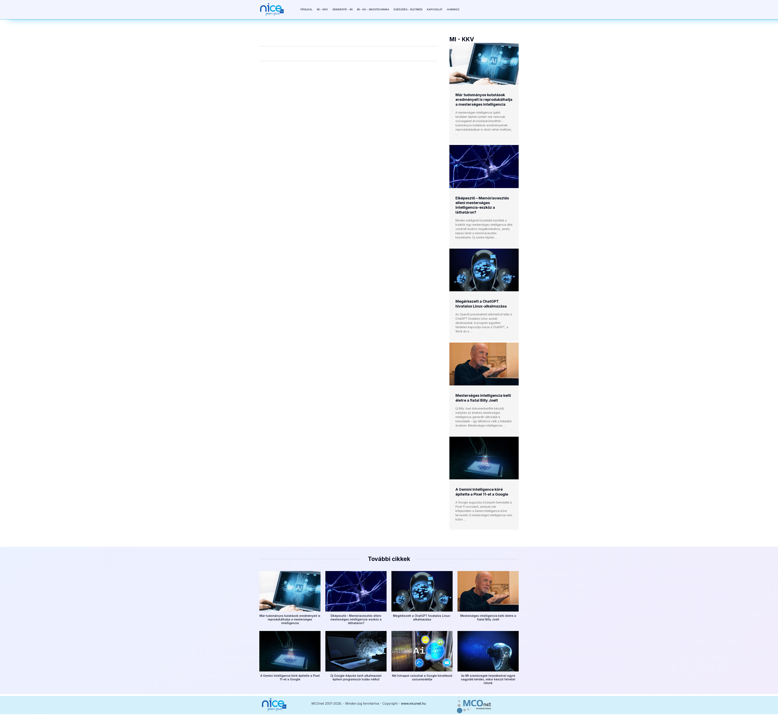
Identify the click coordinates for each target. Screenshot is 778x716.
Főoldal (306, 9)
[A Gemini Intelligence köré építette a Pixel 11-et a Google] (484, 458)
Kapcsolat (434, 9)
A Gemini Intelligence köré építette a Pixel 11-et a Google (290, 677)
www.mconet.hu (413, 703)
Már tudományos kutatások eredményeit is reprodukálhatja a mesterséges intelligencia (483, 99)
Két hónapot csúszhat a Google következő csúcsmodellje (422, 677)
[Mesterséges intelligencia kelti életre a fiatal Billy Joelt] (484, 364)
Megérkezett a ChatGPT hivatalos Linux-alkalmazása (422, 617)
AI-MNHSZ (453, 9)
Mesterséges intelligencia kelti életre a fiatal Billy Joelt (488, 617)
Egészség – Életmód (408, 9)
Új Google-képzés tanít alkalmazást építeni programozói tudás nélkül (356, 677)
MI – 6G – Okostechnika (373, 9)
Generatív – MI (342, 9)
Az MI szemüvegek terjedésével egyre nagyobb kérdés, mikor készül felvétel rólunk (488, 679)
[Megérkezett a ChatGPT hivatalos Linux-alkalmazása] (484, 270)
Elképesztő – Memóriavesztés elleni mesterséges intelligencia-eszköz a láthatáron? (356, 619)
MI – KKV (322, 9)
